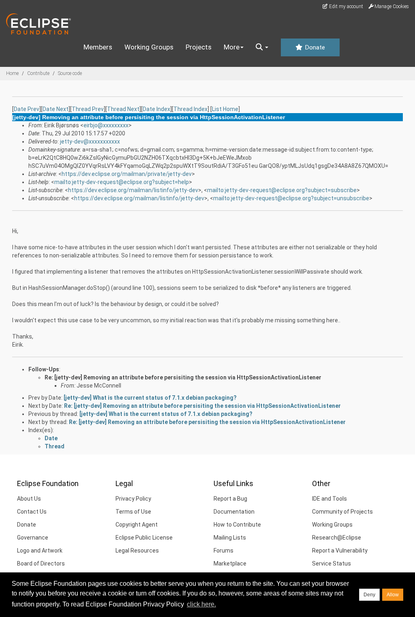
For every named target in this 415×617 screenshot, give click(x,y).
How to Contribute (237, 524)
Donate (314, 47)
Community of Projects (342, 511)
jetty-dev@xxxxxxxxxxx (90, 141)
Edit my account (345, 6)
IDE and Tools (329, 498)
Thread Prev (88, 109)
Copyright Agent (137, 524)
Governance (32, 537)
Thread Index (190, 109)
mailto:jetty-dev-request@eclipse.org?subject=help (121, 182)
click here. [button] (201, 604)
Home (12, 73)
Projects (199, 47)
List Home (225, 109)
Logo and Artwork (39, 550)
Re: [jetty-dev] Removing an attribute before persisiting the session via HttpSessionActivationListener (183, 377)
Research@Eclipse (336, 537)
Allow (393, 595)
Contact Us (32, 511)
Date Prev (26, 109)
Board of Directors (41, 563)
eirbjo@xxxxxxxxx (105, 125)
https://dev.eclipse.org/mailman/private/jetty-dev (127, 174)
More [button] (232, 47)
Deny (369, 595)
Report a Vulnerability (340, 550)
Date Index (156, 109)
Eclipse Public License (144, 537)
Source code (70, 73)
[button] (262, 47)
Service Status (331, 563)
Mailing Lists (230, 537)
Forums (223, 550)
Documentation (234, 511)
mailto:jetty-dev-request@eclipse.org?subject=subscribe (282, 190)
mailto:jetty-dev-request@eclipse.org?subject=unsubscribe (291, 198)
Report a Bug (230, 498)
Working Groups (148, 47)
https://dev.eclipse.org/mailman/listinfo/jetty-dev (133, 190)
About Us (29, 498)
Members (97, 47)
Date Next (55, 109)
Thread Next (123, 109)
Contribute (38, 73)
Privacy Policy (133, 498)
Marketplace (230, 563)
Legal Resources (137, 550)
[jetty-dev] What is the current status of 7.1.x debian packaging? (150, 397)
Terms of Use (133, 511)
